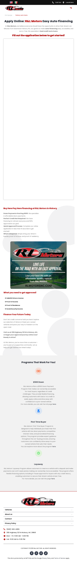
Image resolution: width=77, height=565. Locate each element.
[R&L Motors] (14, 8)
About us (8, 514)
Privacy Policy (10, 523)
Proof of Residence (13, 305)
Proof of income (12, 302)
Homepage (8, 15)
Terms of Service (60, 558)
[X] (36, 553)
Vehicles (8, 510)
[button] (38, 298)
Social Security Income (14, 309)
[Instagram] (41, 553)
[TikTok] (46, 553)
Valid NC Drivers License (15, 298)
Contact (8, 519)
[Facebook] (32, 553)
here (54, 404)
